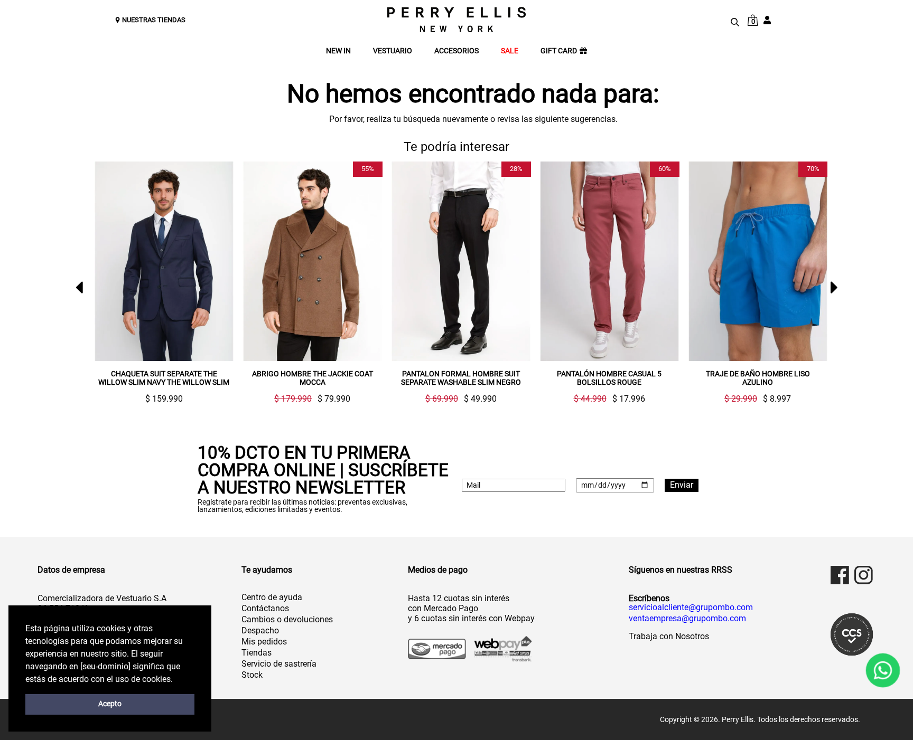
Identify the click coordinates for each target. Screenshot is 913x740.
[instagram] (863, 575)
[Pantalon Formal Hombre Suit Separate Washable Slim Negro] (370, 262)
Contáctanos (265, 608)
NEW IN (338, 51)
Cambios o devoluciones (287, 619)
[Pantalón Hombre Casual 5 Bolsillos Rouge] (519, 262)
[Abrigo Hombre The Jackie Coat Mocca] (222, 262)
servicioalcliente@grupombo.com (691, 607)
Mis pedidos (264, 642)
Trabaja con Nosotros (669, 636)
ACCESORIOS (456, 51)
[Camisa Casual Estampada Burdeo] (816, 262)
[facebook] (840, 575)
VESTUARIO (392, 51)
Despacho (260, 630)
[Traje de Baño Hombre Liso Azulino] (667, 262)
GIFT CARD (559, 51)
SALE (509, 51)
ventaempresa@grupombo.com (687, 618)
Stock (252, 675)
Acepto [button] (110, 703)
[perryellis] (456, 19)
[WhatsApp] (883, 670)
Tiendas (256, 653)
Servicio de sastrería (278, 664)
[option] (217, 283)
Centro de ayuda (271, 597)
